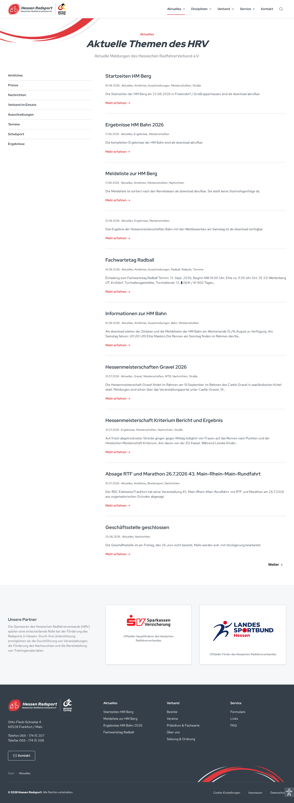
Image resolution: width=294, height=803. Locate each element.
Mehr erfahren (115, 103)
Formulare (237, 712)
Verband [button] (223, 9)
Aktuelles (127, 85)
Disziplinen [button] (199, 9)
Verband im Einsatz (22, 105)
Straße (197, 85)
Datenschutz (278, 792)
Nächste (275, 565)
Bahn (174, 323)
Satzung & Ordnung (181, 739)
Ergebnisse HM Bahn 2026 (122, 725)
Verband (173, 703)
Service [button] (245, 9)
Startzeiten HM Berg (118, 712)
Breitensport (155, 483)
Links (234, 719)
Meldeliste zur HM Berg (120, 719)
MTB (168, 376)
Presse (13, 85)
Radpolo (186, 269)
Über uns (173, 732)
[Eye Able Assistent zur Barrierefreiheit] (289, 792)
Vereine (172, 719)
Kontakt (267, 9)
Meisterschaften (181, 85)
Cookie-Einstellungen (226, 792)
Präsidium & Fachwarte (183, 725)
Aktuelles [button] (174, 9)
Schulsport (16, 134)
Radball (175, 269)
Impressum (255, 792)
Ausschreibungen (21, 114)
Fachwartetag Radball (118, 732)
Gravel (138, 376)
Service (235, 703)
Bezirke (172, 712)
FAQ (233, 725)
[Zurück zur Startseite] (37, 9)
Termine (14, 124)
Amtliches (15, 75)
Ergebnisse (16, 144)
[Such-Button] (281, 9)
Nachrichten (17, 95)
